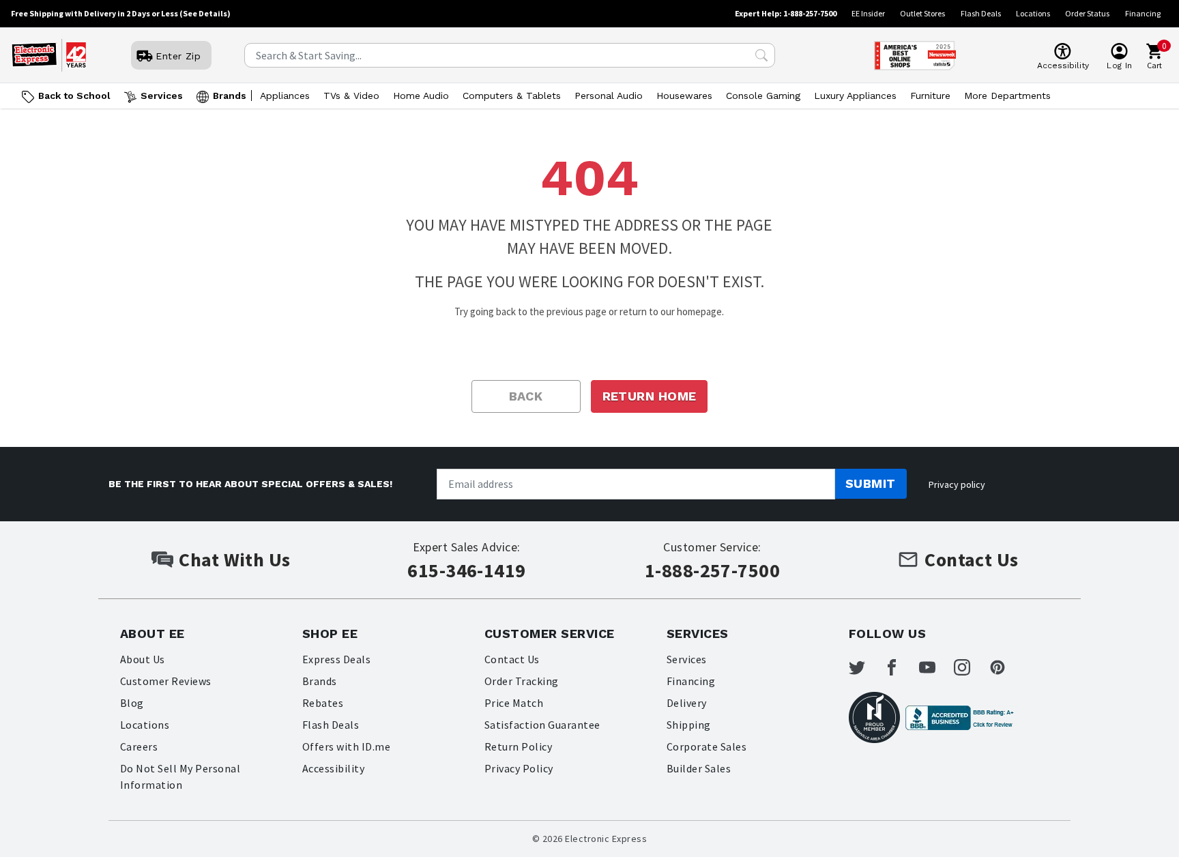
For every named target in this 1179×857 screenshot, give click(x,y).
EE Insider (868, 13)
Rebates (322, 703)
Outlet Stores (922, 13)
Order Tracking (521, 681)
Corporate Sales (706, 746)
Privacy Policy (518, 768)
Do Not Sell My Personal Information (180, 776)
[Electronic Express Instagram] (970, 667)
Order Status (1087, 13)
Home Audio (421, 95)
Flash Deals (981, 13)
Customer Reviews (166, 681)
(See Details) (205, 13)
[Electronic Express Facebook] (900, 667)
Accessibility (333, 768)
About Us (142, 659)
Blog (132, 703)
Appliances (285, 95)
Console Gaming (763, 95)
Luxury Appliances (855, 95)
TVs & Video (351, 95)
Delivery (687, 703)
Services (162, 95)
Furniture (930, 95)
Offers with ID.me (346, 746)
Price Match (513, 703)
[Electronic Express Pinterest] (1005, 667)
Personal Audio (608, 95)
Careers (139, 746)
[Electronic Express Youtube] (935, 667)
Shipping (689, 724)
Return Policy (518, 746)
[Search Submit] (761, 55)
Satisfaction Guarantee (542, 724)
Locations (1033, 13)
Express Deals (336, 659)
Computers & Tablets (512, 95)
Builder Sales (699, 768)
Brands (229, 95)
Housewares (684, 95)
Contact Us (512, 659)
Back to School (74, 95)
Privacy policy (957, 484)
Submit (870, 483)
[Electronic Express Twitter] (865, 667)
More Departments (1007, 95)
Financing (1143, 13)
